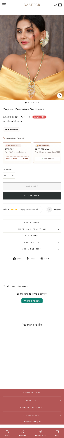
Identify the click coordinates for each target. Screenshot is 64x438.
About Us (31, 400)
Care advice (32, 242)
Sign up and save (31, 408)
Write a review (32, 300)
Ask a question (32, 249)
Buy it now (32, 195)
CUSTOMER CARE (31, 393)
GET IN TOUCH (31, 415)
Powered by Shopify (32, 421)
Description (32, 222)
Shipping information (32, 229)
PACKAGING (32, 236)
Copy (25, 159)
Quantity (8, 169)
